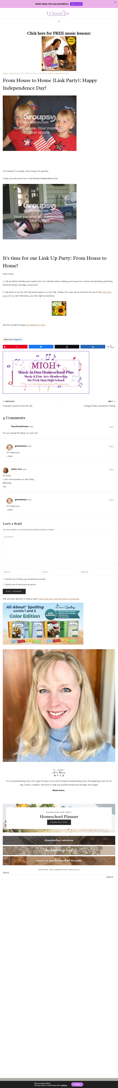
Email (45, 572)
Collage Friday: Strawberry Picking (99, 403)
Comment (9, 537)
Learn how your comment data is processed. (59, 599)
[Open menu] (59, 21)
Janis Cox (16, 469)
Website (84, 572)
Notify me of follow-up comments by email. (25, 579)
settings (64, 1085)
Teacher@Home (20, 426)
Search (6, 872)
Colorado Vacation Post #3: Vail (17, 403)
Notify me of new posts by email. (20, 584)
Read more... (59, 790)
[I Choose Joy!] (59, 308)
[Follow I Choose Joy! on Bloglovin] (59, 339)
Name (7, 572)
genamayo (21, 445)
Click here (36, 33)
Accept (77, 1084)
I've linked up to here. (35, 325)
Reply (111, 427)
